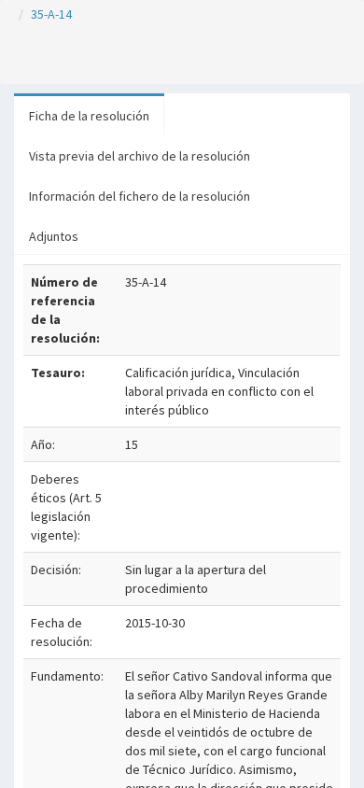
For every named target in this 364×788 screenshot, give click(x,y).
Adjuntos (53, 236)
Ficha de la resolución (89, 115)
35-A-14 (51, 14)
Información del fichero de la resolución (139, 196)
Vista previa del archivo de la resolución (139, 156)
